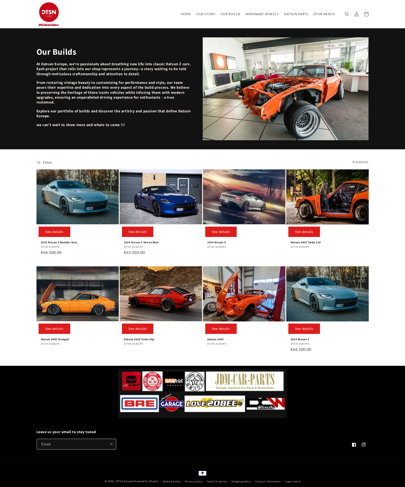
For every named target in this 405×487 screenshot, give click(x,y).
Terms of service (217, 481)
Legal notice (292, 481)
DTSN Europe (124, 481)
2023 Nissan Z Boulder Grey (59, 242)
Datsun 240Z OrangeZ (55, 339)
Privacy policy (193, 481)
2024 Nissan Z (216, 242)
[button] (347, 14)
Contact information (268, 481)
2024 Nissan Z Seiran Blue (141, 242)
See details (54, 232)
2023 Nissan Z (300, 339)
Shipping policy (241, 481)
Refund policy (172, 481)
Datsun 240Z (215, 339)
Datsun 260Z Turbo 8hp (139, 339)
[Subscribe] (111, 444)
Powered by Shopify (146, 481)
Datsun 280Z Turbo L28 (306, 242)
